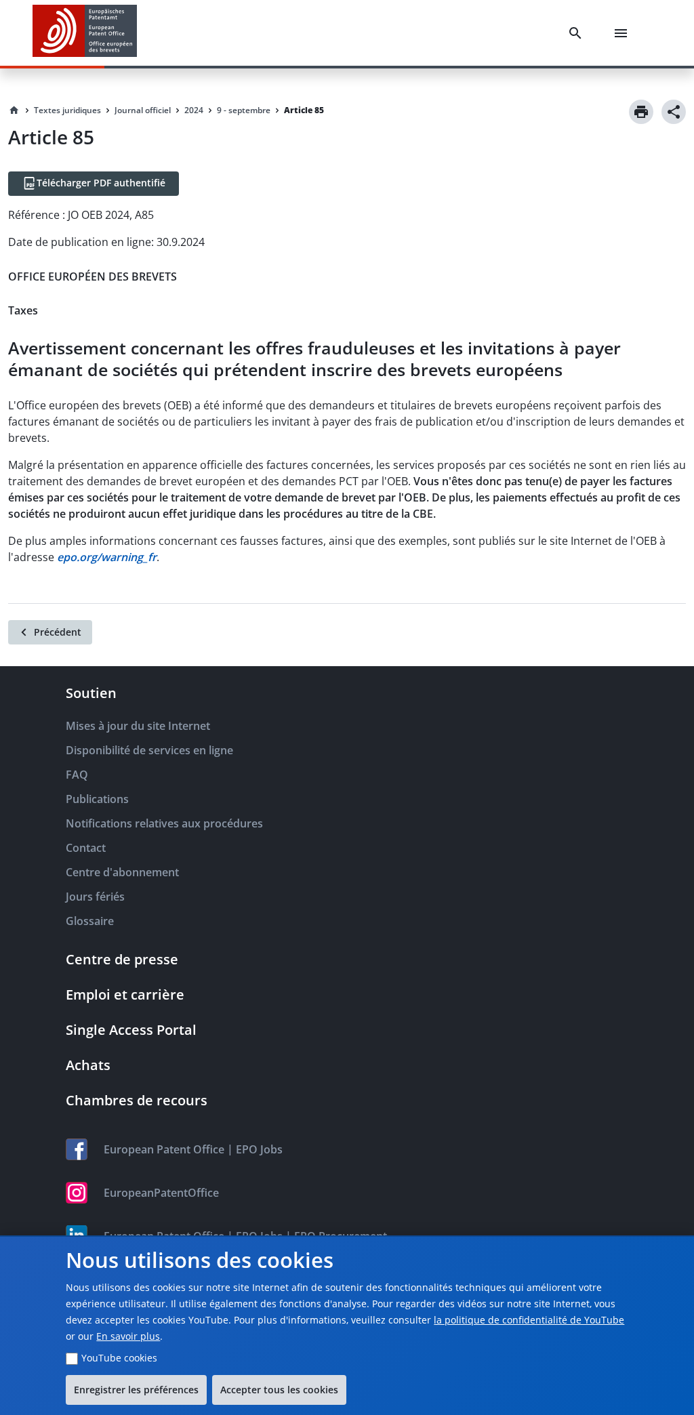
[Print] (641, 112)
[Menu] (623, 33)
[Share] (673, 112)
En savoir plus (128, 1336)
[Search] (578, 33)
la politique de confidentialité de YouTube (529, 1319)
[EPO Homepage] (85, 33)
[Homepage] (14, 110)
